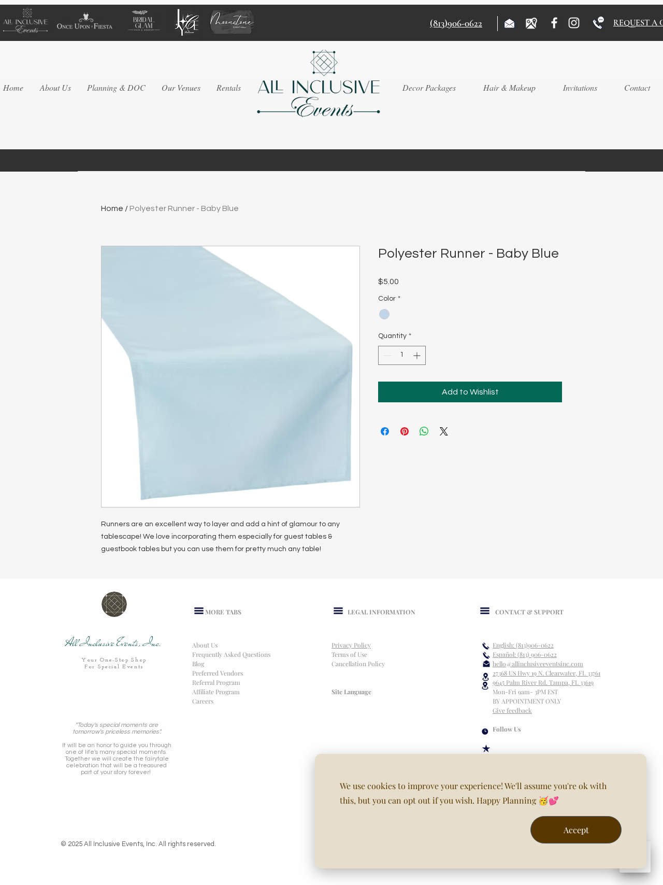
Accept (576, 829)
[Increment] (417, 355)
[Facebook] (554, 23)
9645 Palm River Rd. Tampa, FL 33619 (543, 682)
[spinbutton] (402, 355)
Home (112, 208)
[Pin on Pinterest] (404, 431)
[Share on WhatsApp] (424, 431)
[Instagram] (574, 23)
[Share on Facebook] (385, 431)
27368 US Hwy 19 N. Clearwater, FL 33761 (546, 673)
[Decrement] (386, 355)
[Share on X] (444, 431)
